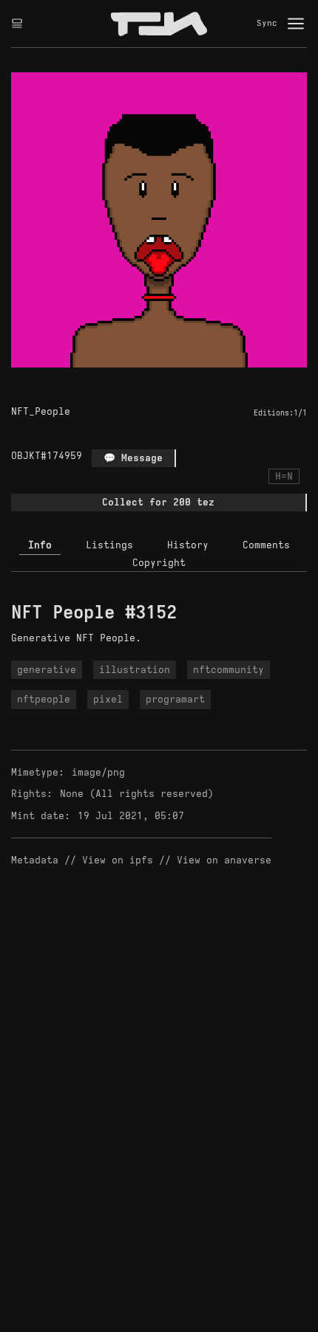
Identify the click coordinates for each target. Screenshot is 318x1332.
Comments (266, 545)
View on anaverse (224, 860)
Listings (109, 545)
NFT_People (40, 411)
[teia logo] (159, 23)
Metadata (34, 860)
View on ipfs (117, 860)
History (188, 545)
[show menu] (296, 24)
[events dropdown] (17, 24)
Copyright (159, 562)
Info (40, 545)
